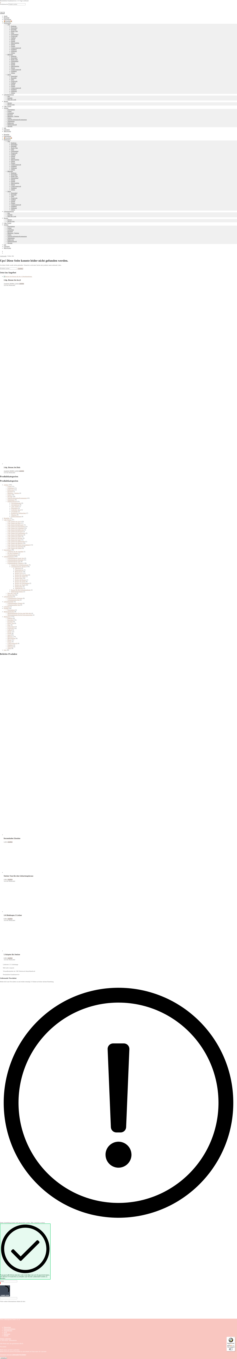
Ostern (9, 118)
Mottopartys (7, 139)
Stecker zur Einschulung (22, 583)
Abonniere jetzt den (13, 1354)
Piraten (13, 46)
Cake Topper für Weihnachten (16, 541)
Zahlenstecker (19, 588)
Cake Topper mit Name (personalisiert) (18, 545)
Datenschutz (7, 1327)
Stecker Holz (18, 578)
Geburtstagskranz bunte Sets (15, 558)
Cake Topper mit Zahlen (14, 548)
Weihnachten (18, 586)
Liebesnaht (3, 256)
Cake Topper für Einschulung (16, 526)
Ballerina (13, 26)
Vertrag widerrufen (5, 1339)
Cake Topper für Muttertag (15, 535)
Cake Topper (7, 106)
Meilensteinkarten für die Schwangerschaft (19, 615)
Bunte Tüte (14, 31)
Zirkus (13, 53)
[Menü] (234, 1338)
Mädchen (10, 54)
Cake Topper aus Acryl (14, 521)
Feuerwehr (14, 36)
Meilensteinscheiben (17, 591)
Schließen (3, 1358)
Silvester (9, 126)
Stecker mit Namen (20, 580)
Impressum (7, 1334)
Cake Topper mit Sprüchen (15, 546)
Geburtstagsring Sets (13, 600)
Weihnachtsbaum (16, 516)
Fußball (13, 38)
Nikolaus (13, 515)
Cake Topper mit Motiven (14, 543)
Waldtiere (14, 49)
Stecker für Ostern (20, 576)
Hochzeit (10, 114)
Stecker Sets (11, 104)
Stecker (6, 101)
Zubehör (9, 98)
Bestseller (6, 18)
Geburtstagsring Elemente (14, 598)
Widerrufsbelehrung (9, 1329)
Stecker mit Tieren (20, 581)
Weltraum (14, 51)
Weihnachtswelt (12, 124)
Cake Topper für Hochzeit (15, 531)
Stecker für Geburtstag (21, 575)
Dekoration (14, 508)
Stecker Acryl (19, 573)
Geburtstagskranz (9, 94)
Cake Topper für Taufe (14, 540)
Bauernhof (14, 28)
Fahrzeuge (18, 568)
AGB (5, 1332)
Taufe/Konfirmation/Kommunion (17, 119)
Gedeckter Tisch (16, 510)
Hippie (13, 39)
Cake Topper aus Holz (14, 523)
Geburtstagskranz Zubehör (15, 563)
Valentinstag (11, 121)
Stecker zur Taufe (20, 585)
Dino (12, 33)
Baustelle (13, 29)
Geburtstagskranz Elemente (15, 560)
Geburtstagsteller (9, 601)
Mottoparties (7, 23)
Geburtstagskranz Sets (13, 561)
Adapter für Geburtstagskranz (19, 565)
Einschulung (7, 19)
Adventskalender (16, 503)
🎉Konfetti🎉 (8, 21)
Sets (8, 96)
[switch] (231, 1349)
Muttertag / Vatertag (13, 116)
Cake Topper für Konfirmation (16, 533)
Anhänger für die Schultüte (15, 551)
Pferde (13, 44)
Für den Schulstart (12, 553)
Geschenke (14, 511)
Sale (5, 128)
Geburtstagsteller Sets (13, 605)
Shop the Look (11, 99)
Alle (8, 24)
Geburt (9, 111)
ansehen (21, 283)
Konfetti (6, 608)
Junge (9, 74)
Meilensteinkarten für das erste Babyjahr (19, 613)
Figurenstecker (19, 570)
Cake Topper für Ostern (14, 536)
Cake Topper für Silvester (14, 538)
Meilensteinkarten (9, 611)
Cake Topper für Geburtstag (15, 528)
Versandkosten (8, 1330)
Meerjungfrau (15, 43)
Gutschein (7, 129)
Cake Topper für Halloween (15, 530)
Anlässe (6, 108)
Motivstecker (18, 571)
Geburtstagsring (8, 596)
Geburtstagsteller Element (14, 603)
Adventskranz (15, 505)
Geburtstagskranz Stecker (18, 566)
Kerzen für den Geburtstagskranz (20, 590)
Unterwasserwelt (16, 48)
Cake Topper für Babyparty (15, 525)
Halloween (10, 123)
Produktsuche (4, 4)
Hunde (13, 41)
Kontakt (6, 1335)
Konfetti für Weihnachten (18, 513)
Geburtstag (10, 113)
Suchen (20, 268)
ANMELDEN (5, 1295)
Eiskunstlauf (14, 34)
